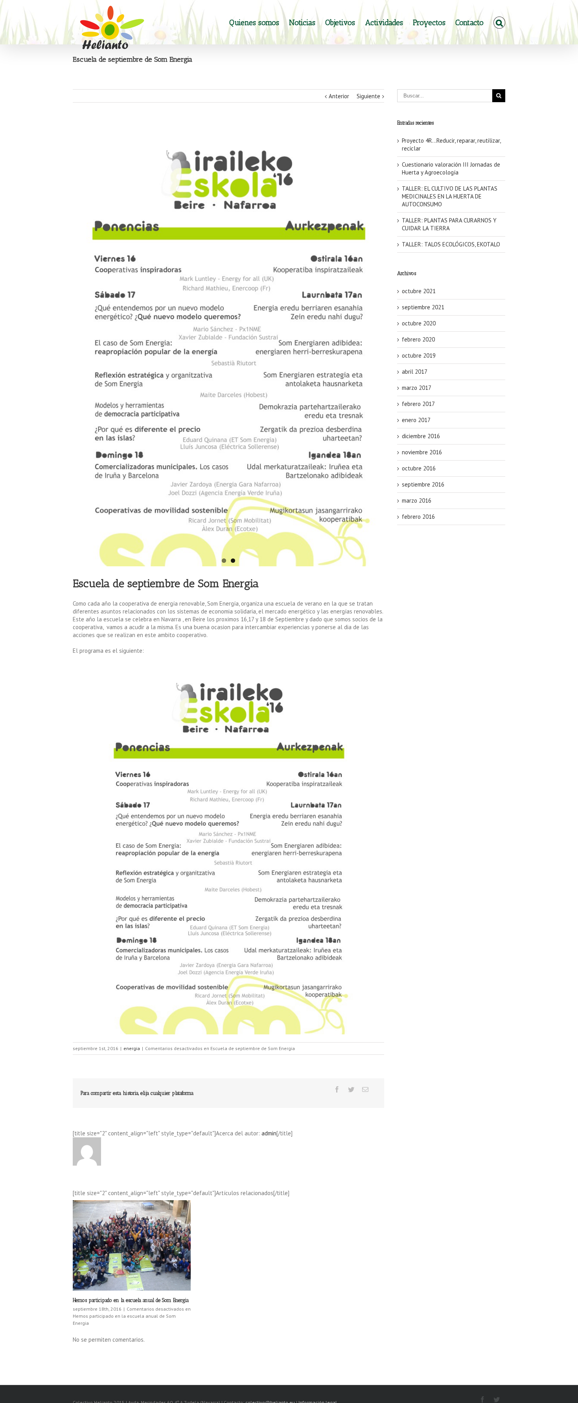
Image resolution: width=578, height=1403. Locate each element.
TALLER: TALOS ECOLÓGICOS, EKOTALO (451, 244)
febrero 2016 (418, 516)
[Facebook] (337, 1089)
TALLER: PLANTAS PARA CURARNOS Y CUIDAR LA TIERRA (449, 224)
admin (268, 1133)
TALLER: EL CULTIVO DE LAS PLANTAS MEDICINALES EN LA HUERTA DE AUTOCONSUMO (449, 196)
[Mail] (365, 1089)
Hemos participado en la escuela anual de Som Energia (131, 1300)
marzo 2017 (416, 387)
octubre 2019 (419, 355)
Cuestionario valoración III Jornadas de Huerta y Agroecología (451, 168)
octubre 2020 (419, 323)
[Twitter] (351, 1089)
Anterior (339, 96)
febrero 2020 (418, 339)
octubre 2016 (419, 468)
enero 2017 (416, 420)
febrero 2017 (418, 404)
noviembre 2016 (422, 452)
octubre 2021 (419, 291)
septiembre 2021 (423, 307)
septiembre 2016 (423, 484)
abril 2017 (414, 371)
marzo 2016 (416, 500)
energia (131, 1048)
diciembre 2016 (421, 436)
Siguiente (368, 96)
